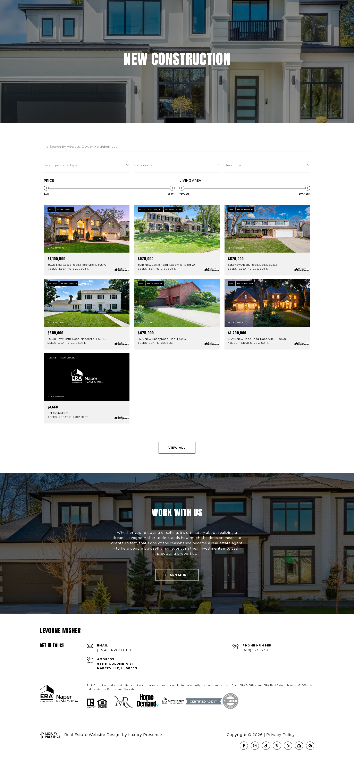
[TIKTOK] (266, 746)
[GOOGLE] (310, 746)
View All (177, 447)
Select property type (60, 165)
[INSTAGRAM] (255, 746)
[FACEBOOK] (244, 746)
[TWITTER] (277, 746)
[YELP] (288, 746)
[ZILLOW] (299, 746)
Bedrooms (233, 165)
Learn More (177, 575)
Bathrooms (143, 165)
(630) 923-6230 (255, 650)
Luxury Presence (145, 735)
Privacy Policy (280, 735)
